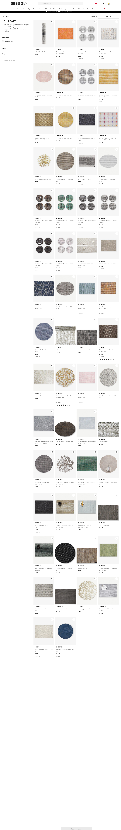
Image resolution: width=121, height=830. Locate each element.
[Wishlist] (104, 3)
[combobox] (62, 3)
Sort (107, 16)
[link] (44, 52)
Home (7, 16)
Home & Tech (10, 41)
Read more (7, 31)
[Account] (100, 3)
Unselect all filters (9, 60)
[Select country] (96, 3)
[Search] (40, 3)
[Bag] (108, 3)
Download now (71, 12)
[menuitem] (12, 9)
